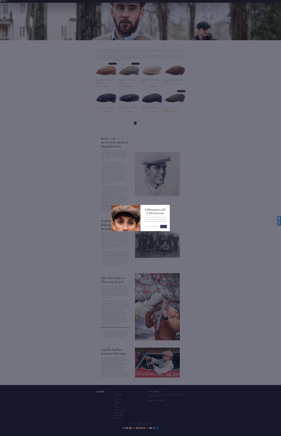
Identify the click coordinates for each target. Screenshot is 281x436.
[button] (4, 1)
